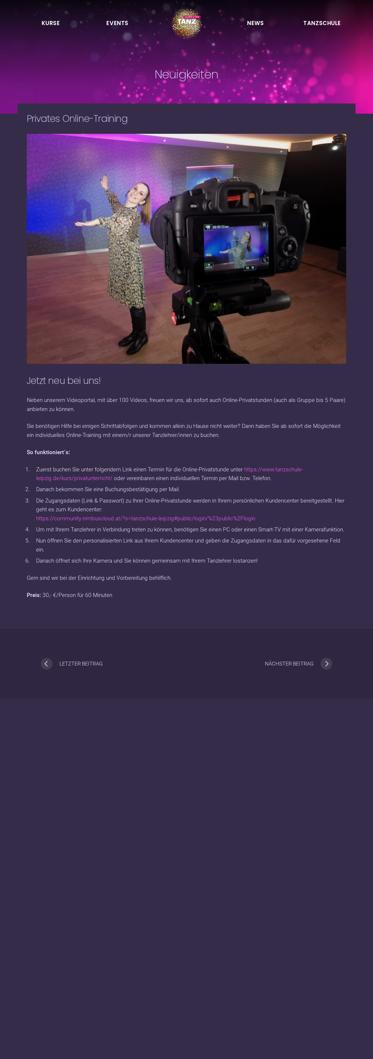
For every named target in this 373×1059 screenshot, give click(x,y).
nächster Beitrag (289, 664)
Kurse (51, 23)
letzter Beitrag (81, 664)
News (255, 23)
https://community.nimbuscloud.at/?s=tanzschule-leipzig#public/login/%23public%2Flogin (145, 518)
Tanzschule (322, 23)
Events (117, 23)
